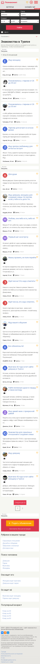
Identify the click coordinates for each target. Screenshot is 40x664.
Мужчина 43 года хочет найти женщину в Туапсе (20, 478)
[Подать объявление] (31, 2)
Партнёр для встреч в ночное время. (20, 129)
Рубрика (23, 18)
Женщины (6, 568)
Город (23, 11)
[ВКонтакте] (2, 632)
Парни (5, 563)
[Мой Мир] (8, 632)
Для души (12, 174)
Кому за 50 (7, 616)
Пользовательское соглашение (11, 654)
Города (3, 652)
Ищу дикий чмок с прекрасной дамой (21, 412)
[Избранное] (27, 2)
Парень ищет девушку (11, 598)
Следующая (19, 503)
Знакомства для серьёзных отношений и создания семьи (21, 433)
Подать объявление (21, 523)
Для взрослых (8, 548)
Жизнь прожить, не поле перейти (22, 257)
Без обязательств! (16, 346)
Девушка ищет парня (10, 583)
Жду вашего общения (17, 322)
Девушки (6, 561)
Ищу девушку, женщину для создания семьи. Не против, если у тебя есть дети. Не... (20, 197)
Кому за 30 (7, 611)
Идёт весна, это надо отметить (21, 302)
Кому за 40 (7, 613)
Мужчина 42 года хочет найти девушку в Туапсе (20, 368)
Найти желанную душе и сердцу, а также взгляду (22, 389)
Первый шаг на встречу (18, 237)
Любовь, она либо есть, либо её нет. (21, 219)
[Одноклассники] (5, 632)
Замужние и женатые (11, 546)
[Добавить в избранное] (37, 60)
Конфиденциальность (8, 660)
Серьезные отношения (11, 541)
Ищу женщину (14, 60)
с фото (6, 32)
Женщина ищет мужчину (12, 581)
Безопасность (6, 656)
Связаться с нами (7, 662)
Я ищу (3, 11)
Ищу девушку (14, 453)
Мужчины (6, 566)
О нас (3, 658)
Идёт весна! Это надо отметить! (21, 281)
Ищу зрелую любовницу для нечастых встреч (20, 147)
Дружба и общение (10, 543)
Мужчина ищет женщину (12, 596)
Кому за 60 (7, 618)
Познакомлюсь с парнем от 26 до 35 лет (21, 82)
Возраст (4, 18)
